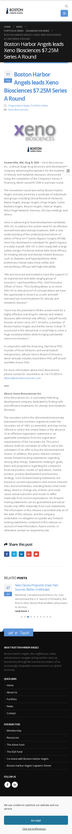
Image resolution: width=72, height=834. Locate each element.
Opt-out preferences (34, 829)
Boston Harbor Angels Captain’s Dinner (29, 765)
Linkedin (15, 785)
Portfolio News (39, 105)
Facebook (6, 554)
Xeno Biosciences (18, 109)
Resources (13, 737)
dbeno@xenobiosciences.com (22, 378)
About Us (12, 692)
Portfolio (12, 699)
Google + (29, 554)
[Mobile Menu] (64, 13)
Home (10, 685)
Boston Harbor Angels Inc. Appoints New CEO (38, 587)
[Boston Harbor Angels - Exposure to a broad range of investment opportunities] (15, 11)
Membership (14, 730)
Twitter (14, 554)
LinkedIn (21, 554)
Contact (11, 713)
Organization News (19, 105)
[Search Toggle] (66, 6)
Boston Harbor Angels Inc (44, 603)
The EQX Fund (14, 751)
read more (21, 611)
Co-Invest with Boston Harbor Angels (28, 758)
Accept (36, 820)
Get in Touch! (18, 632)
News (10, 706)
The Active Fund (15, 744)
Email (36, 554)
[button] (21, 617)
